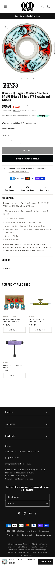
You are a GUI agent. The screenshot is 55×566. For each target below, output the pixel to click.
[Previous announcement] (5, 16)
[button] (5, 6)
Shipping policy (28, 535)
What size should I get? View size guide (19, 123)
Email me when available (27, 158)
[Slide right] (33, 78)
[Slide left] (22, 78)
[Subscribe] (47, 503)
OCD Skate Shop (18, 531)
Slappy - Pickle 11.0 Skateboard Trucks (36, 320)
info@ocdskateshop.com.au (18, 464)
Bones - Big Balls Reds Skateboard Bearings (11, 320)
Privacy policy (44, 531)
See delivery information (19, 172)
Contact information (43, 535)
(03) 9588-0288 (12, 458)
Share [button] (7, 268)
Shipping (16, 111)
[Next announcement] (50, 16)
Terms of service (13, 535)
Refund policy (32, 531)
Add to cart (46, 561)
